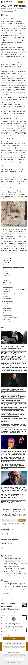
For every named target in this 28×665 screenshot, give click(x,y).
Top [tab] (2, 599)
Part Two (20, 294)
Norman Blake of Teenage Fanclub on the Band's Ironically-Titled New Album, (13, 357)
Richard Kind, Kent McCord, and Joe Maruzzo (14, 289)
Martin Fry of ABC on (7, 451)
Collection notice (22, 655)
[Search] (25, 600)
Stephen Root (6, 319)
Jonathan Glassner (8, 287)
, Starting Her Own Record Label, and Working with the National (14, 496)
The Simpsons (15, 354)
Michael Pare (6, 278)
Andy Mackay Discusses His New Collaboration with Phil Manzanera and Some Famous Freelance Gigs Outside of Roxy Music (13, 466)
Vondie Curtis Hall (8, 262)
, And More (17, 359)
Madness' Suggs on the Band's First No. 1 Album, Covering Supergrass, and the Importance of (13, 414)
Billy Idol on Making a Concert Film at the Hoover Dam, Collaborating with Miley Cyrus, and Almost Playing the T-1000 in (13, 458)
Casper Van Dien (7, 322)
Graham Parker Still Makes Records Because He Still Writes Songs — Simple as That (13, 391)
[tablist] (6, 543)
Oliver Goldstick (7, 282)
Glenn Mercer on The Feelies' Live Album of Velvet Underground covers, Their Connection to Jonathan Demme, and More (14, 369)
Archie (9, 489)
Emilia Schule (6, 273)
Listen (25, 14)
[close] (24, 617)
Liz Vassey (6, 271)
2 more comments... (5, 593)
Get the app (20, 659)
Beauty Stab (17, 451)
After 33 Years (10, 427)
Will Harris (6, 14)
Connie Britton (7, 306)
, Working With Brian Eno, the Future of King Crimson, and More (13, 397)
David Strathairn (7, 308)
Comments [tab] (4, 543)
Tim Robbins (6, 313)
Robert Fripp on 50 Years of (9, 395)
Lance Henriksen (7, 265)
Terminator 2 (5, 461)
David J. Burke (7, 285)
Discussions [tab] (11, 599)
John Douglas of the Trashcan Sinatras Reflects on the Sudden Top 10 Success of (13, 425)
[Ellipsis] (26, 555)
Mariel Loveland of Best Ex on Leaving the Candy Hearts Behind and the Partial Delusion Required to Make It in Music (14, 409)
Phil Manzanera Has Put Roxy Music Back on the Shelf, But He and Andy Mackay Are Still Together (13, 420)
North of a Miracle (6, 363)
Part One (14, 294)
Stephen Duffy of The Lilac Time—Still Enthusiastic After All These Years (12, 347)
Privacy (12, 655)
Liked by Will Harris (8, 556)
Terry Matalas (6, 276)
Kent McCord (6, 291)
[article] (14, 608)
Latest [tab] (6, 599)
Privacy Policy (14, 648)
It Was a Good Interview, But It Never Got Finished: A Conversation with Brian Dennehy (11, 605)
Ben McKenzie (7, 298)
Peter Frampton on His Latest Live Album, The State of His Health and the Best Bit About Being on (13, 352)
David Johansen (7, 310)
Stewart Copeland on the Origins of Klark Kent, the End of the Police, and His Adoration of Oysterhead (13, 501)
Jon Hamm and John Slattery (10, 317)
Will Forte (5, 304)
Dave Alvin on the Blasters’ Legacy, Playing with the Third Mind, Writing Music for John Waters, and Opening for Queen (14, 431)
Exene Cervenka (7, 260)
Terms (16, 655)
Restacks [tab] (10, 543)
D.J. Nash (5, 296)
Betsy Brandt (6, 280)
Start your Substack (10, 659)
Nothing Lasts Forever (7, 359)
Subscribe (20, 1)
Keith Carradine (7, 315)
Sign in (25, 1)
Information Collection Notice (16, 647)
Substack (8, 662)
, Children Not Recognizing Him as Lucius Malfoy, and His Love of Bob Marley (14, 490)
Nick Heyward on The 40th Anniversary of (13, 362)
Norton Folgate (14, 416)
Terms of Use (20, 646)
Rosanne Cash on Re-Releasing (10, 494)
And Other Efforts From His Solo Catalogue (13, 364)
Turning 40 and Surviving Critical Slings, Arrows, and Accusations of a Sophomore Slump (13, 453)
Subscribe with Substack (15, 643)
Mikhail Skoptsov (8, 580)
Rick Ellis (6, 555)
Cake (4, 427)
